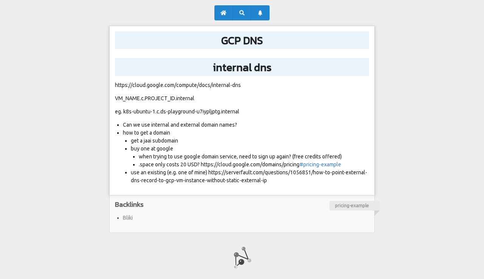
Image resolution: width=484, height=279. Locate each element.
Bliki (128, 218)
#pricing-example (320, 164)
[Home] (223, 12)
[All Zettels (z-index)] (260, 12)
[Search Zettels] (242, 12)
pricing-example (352, 205)
